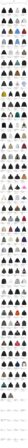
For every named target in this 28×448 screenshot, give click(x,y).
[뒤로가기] (1, 1)
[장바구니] (27, 1)
